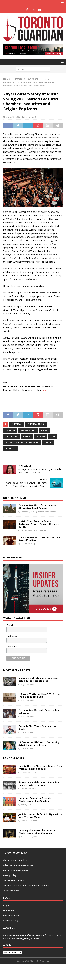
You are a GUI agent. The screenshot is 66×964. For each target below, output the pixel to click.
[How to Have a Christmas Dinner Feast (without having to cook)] (9, 769)
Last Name (11, 646)
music (44, 430)
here (44, 390)
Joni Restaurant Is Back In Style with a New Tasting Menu (40, 816)
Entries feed (9, 910)
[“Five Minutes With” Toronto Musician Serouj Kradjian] (9, 540)
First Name (12, 636)
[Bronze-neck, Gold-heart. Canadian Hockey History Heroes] (9, 785)
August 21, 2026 (27, 700)
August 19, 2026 (27, 748)
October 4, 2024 (27, 511)
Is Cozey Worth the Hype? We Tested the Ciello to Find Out (39, 695)
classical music (35, 424)
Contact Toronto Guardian (16, 870)
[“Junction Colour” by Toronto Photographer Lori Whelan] (9, 801)
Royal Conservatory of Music (22, 442)
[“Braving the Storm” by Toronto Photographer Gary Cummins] (9, 833)
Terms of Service (11, 890)
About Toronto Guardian (15, 860)
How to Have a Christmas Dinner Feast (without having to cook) (40, 767)
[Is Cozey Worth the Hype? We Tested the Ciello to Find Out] (9, 697)
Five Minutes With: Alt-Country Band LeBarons (39, 711)
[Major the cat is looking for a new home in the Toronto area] (9, 681)
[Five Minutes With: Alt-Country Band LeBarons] (9, 713)
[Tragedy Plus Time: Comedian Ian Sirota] (9, 729)
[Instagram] (33, 10)
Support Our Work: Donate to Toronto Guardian (26, 885)
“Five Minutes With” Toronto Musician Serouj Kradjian (40, 539)
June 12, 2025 (26, 530)
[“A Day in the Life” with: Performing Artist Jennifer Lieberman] (9, 745)
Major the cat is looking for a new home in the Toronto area (38, 679)
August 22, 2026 (27, 684)
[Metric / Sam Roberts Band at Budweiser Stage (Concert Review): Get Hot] (9, 524)
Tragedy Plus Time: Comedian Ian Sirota (37, 727)
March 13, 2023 (13, 116)
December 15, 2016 (29, 837)
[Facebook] (27, 10)
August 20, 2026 (27, 732)
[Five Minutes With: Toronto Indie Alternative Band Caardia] (9, 508)
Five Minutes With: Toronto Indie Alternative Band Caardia (37, 507)
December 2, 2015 (28, 772)
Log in (6, 905)
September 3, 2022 (29, 820)
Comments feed (11, 915)
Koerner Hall (28, 430)
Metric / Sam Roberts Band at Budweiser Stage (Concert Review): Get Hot (38, 524)
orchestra (11, 436)
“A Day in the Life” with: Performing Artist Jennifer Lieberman (39, 744)
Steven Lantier (31, 116)
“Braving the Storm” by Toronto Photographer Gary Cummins (36, 832)
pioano (41, 436)
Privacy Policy (9, 875)
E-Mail (9, 625)
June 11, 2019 (26, 544)
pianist (27, 436)
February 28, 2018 (28, 788)
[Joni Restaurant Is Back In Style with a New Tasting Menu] (9, 817)
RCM (52, 436)
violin (47, 442)
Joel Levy (40, 544)
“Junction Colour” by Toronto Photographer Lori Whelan (34, 799)
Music (18, 78)
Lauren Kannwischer (47, 511)
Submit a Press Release (14, 880)
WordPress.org (10, 920)
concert (10, 430)
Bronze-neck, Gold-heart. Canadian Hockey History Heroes (38, 783)
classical (16, 424)
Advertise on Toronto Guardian (18, 865)
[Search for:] (33, 68)
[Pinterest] (39, 10)
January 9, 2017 (27, 804)
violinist (11, 448)
